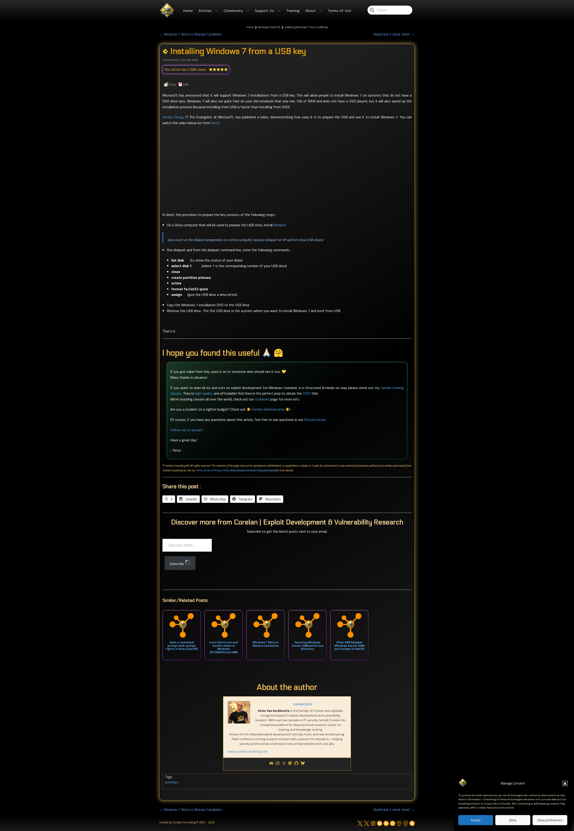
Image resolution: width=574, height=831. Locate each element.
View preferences (549, 820)
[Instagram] (278, 764)
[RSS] (412, 823)
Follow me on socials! (186, 430)
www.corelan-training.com (247, 751)
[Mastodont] (290, 764)
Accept (476, 820)
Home (188, 10)
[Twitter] (284, 764)
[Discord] (271, 764)
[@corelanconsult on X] (366, 823)
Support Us (264, 10)
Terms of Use (339, 10)
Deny (512, 820)
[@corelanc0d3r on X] (360, 823)
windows (171, 782)
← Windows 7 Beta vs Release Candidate (190, 34)
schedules (262, 399)
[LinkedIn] (379, 823)
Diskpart (280, 225)
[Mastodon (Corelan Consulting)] (405, 823)
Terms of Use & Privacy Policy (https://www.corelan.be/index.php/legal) (235, 470)
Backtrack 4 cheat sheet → (394, 34)
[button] (565, 783)
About (310, 10)
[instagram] (373, 823)
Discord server (315, 419)
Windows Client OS (269, 27)
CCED (307, 393)
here (214, 122)
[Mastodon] (399, 823)
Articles (205, 10)
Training (293, 10)
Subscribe (177, 563)
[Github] (296, 764)
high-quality (204, 393)
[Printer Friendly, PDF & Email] (176, 84)
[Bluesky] (303, 764)
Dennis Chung (172, 117)
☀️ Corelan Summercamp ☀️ (268, 409)
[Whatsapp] (392, 823)
